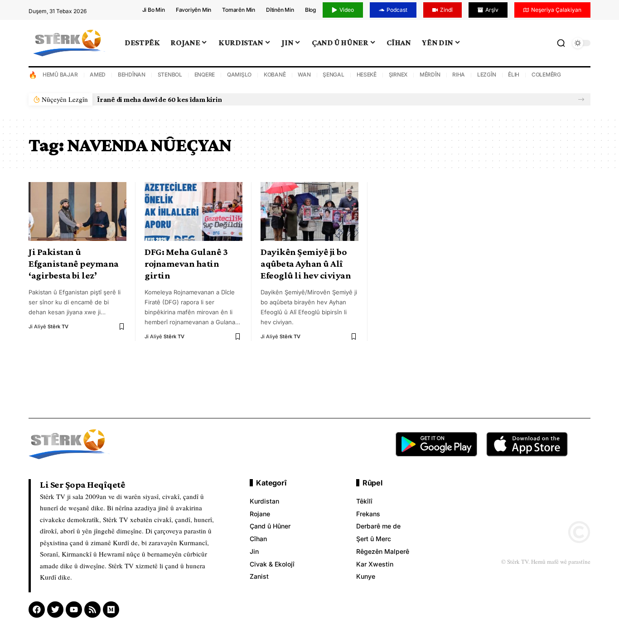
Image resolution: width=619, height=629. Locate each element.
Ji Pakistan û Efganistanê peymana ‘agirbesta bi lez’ (74, 263)
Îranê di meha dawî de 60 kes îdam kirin (159, 99)
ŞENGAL (333, 74)
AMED (98, 74)
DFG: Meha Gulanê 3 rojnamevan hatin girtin (186, 263)
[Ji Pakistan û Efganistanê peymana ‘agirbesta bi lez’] (77, 211)
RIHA (458, 74)
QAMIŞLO (239, 74)
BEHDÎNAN (131, 74)
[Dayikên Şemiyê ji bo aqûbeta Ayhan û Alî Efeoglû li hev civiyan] (309, 211)
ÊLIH (513, 74)
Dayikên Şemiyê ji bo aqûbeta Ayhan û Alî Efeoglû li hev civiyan (306, 263)
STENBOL (170, 74)
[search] (561, 43)
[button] (581, 99)
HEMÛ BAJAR (60, 74)
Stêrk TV (58, 326)
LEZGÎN (486, 74)
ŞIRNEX (398, 74)
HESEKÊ (367, 74)
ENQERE (204, 74)
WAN (304, 74)
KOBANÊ (275, 74)
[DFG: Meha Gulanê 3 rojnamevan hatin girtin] (193, 211)
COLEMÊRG (546, 74)
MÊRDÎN (430, 74)
